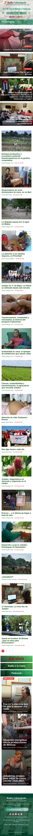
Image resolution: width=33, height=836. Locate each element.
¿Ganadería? (7, 577)
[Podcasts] (16, 673)
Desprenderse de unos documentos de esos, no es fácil (16, 191)
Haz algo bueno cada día (13, 449)
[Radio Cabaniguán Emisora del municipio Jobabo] (17, 3)
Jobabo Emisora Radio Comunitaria (9, 579)
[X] (18, 17)
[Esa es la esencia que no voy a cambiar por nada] (16, 696)
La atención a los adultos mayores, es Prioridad (13, 255)
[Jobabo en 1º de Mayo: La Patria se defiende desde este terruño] (16, 272)
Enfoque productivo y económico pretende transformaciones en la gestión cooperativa (16, 157)
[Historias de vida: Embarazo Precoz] (16, 404)
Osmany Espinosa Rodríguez (8, 258)
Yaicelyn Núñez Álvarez (7, 194)
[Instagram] (13, 17)
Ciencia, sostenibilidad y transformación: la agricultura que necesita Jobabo (15, 385)
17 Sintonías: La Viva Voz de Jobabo (15, 607)
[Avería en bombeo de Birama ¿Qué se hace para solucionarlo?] (16, 625)
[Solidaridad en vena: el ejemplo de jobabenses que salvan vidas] (16, 338)
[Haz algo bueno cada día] (16, 436)
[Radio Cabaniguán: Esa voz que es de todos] (16, 64)
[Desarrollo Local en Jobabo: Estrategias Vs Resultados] (16, 532)
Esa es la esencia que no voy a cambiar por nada (15, 706)
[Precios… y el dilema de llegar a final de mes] (16, 500)
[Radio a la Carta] (16, 666)
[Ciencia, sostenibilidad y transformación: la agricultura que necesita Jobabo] (16, 370)
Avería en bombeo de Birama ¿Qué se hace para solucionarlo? (15, 640)
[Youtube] (21, 17)
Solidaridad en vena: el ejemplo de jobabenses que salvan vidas (16, 352)
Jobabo (29, 89)
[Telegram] (16, 17)
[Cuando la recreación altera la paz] (16, 40)
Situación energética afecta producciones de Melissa (15, 742)
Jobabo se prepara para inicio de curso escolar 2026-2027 (14, 778)
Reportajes (28, 46)
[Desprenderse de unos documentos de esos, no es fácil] (16, 177)
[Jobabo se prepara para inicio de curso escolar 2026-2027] (16, 768)
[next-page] (12, 651)
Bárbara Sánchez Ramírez (7, 422)
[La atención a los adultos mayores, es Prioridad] (16, 240)
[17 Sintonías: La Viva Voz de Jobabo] (16, 593)
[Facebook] (10, 17)
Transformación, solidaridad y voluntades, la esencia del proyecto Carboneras (15, 319)
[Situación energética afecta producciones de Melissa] (16, 732)
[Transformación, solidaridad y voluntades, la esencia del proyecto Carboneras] (16, 304)
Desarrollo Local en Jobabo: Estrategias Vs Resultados (15, 546)
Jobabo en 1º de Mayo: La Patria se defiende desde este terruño (16, 287)
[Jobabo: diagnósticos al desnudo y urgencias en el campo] (16, 466)
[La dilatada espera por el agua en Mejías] (16, 208)
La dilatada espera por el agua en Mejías (15, 223)
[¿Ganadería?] (16, 563)
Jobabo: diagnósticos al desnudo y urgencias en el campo (14, 481)
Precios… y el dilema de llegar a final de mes (16, 514)
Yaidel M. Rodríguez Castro (7, 163)
